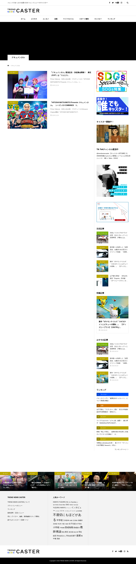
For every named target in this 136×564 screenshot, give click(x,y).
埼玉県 (59, 524)
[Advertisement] (68, 39)
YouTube (76, 504)
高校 (58, 539)
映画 (63, 532)
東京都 (71, 532)
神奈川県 (75, 532)
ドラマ (61, 511)
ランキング (111, 19)
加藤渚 (80, 520)
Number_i (74, 502)
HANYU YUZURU (59, 502)
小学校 (56, 527)
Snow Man (62, 505)
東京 (66, 532)
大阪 (63, 524)
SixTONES (56, 504)
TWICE (71, 504)
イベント (68, 507)
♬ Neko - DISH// (112, 158)
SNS (67, 505)
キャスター (98, 19)
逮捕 (78, 535)
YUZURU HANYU (59, 508)
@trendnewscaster (103, 153)
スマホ (57, 511)
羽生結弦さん (61, 536)
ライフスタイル (68, 19)
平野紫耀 (62, 527)
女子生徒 (72, 524)
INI (67, 502)
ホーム (23, 19)
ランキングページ (121, 449)
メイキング (68, 511)
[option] (13, 481)
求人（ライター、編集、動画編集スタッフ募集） (24, 516)
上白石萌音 (79, 511)
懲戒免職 (69, 527)
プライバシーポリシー (15, 505)
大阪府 (67, 523)
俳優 (71, 520)
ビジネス (34, 19)
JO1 (70, 502)
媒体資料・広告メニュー (16, 513)
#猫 (105, 158)
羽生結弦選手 (71, 536)
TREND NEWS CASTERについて (19, 502)
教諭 (58, 531)
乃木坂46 (66, 520)
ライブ (73, 511)
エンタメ (46, 19)
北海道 (55, 524)
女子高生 (79, 524)
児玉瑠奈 (75, 520)
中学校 (60, 520)
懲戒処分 (76, 527)
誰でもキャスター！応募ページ (18, 520)
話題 (56, 19)
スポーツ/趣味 (84, 19)
